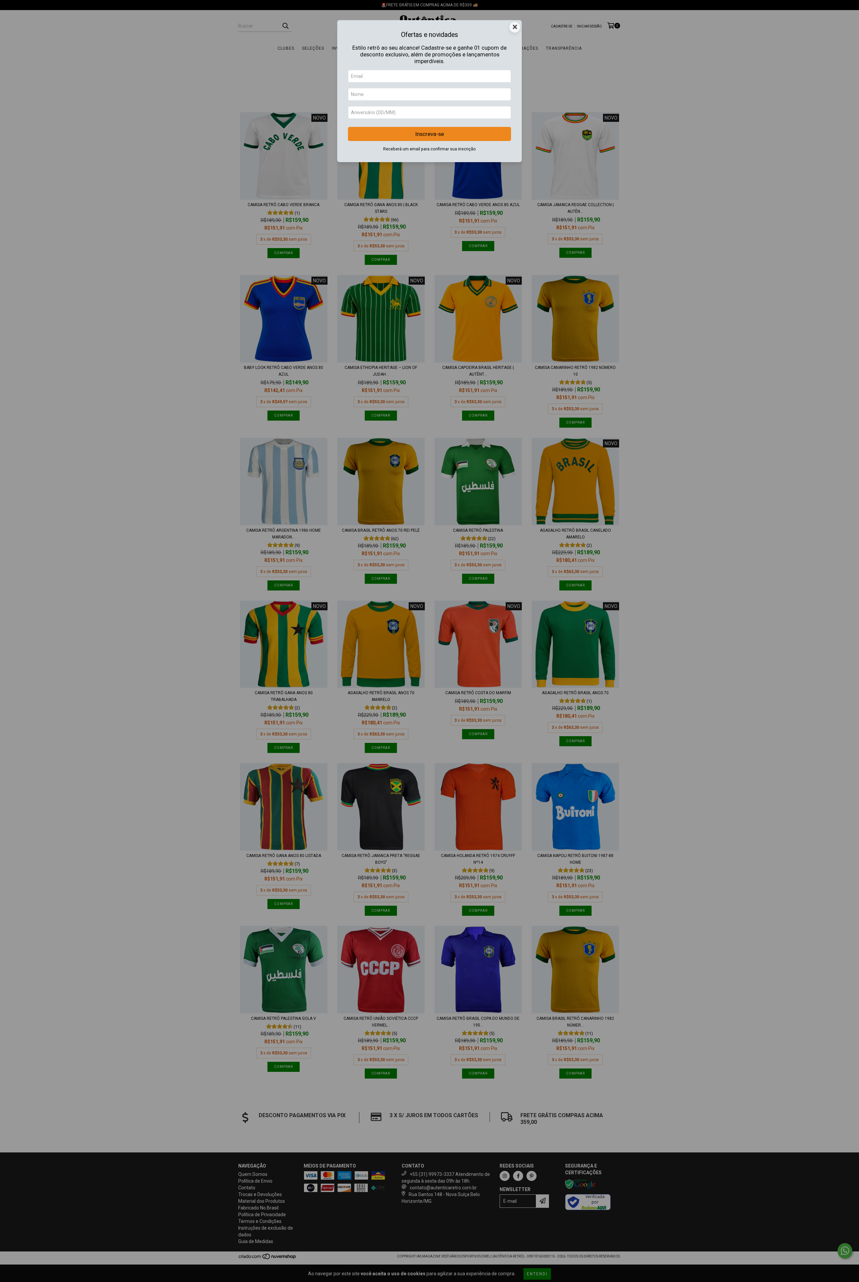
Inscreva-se (429, 134)
